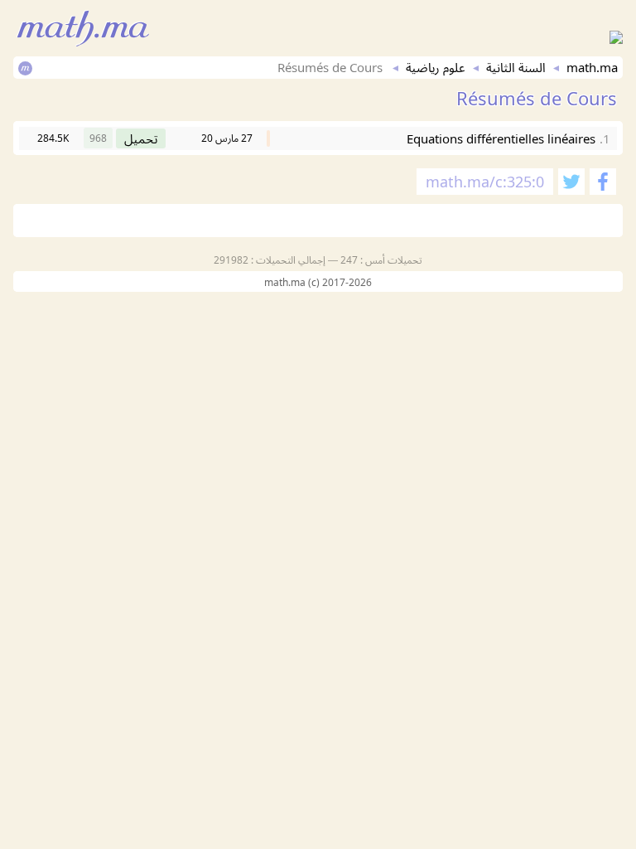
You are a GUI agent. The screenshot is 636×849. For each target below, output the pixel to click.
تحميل (140, 138)
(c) (315, 282)
